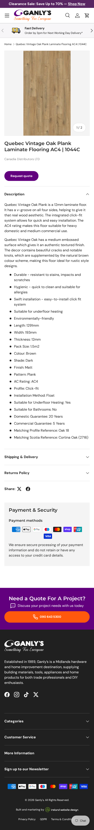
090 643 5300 (50, 617)
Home (8, 44)
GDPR (43, 819)
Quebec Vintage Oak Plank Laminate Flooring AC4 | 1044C (51, 44)
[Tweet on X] (19, 489)
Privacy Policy (27, 819)
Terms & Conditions (63, 819)
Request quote (21, 176)
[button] (87, 15)
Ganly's (39, 800)
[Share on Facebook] (28, 489)
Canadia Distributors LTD (22, 159)
